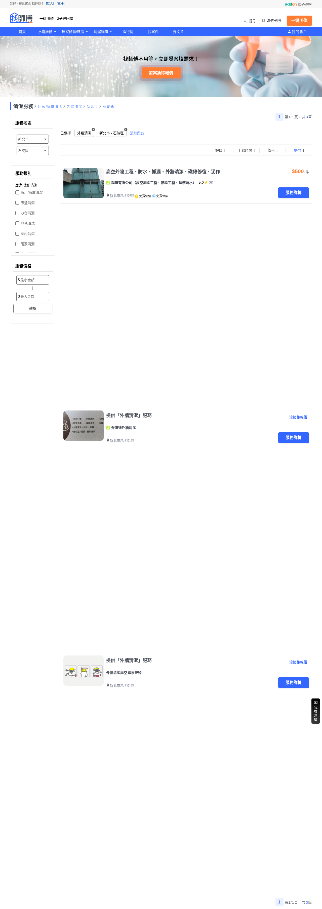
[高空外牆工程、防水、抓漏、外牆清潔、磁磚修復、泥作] (83, 183)
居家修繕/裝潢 (73, 32)
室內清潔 (28, 234)
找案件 (153, 32)
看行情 (128, 32)
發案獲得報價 (161, 73)
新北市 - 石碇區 (111, 133)
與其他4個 (127, 195)
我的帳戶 (299, 32)
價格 (271, 150)
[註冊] (60, 3)
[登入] (50, 3)
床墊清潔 (28, 203)
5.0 (201, 182)
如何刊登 (274, 21)
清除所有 (137, 133)
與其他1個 (127, 440)
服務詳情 (294, 192)
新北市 (92, 106)
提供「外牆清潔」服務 (129, 415)
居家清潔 (28, 244)
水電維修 (45, 32)
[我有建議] (315, 711)
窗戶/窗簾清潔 (32, 192)
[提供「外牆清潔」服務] (83, 425)
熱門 (297, 150)
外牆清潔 (74, 106)
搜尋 (252, 21)
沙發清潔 (28, 213)
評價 (218, 150)
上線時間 (245, 150)
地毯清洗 (28, 223)
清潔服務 (101, 32)
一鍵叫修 (299, 20)
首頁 (22, 32)
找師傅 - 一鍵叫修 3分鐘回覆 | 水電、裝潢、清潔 (21, 18)
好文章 (178, 32)
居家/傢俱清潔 (50, 106)
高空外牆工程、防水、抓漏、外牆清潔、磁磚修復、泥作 (163, 171)
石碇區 (108, 106)
